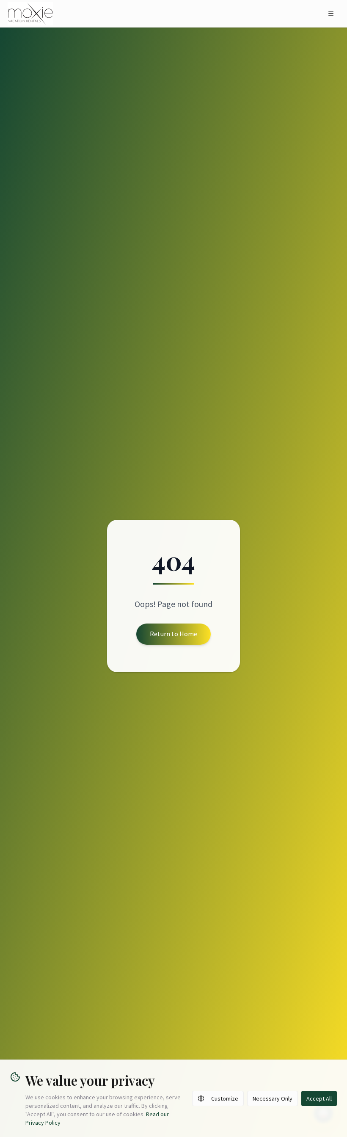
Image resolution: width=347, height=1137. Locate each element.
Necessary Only (272, 1098)
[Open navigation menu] (331, 13)
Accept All (319, 1098)
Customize (224, 1098)
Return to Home (173, 633)
